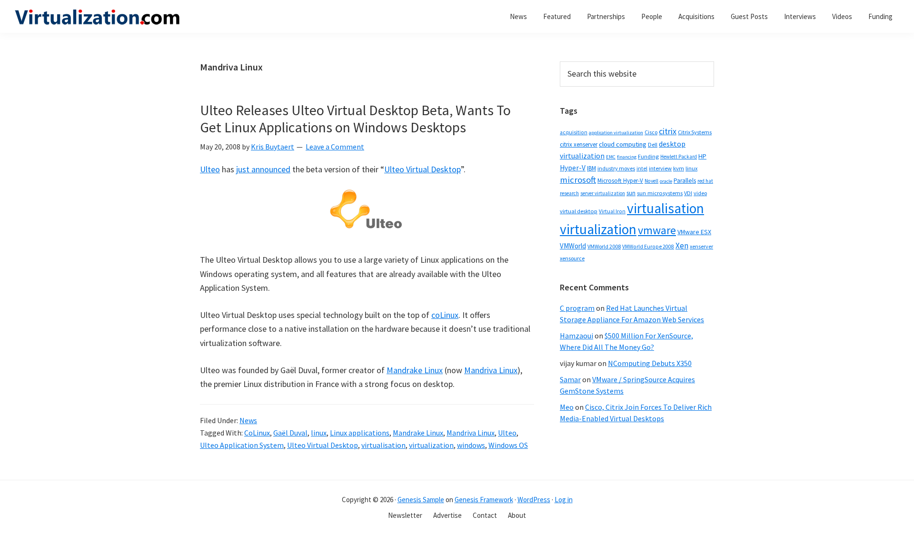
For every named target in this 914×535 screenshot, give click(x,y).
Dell (652, 144)
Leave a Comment (335, 146)
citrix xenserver (578, 144)
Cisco (651, 132)
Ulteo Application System (242, 445)
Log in (564, 499)
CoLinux (257, 432)
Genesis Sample (420, 499)
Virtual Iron (612, 211)
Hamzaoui (576, 335)
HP (702, 156)
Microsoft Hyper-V (620, 180)
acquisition (573, 132)
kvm (678, 168)
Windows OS (508, 445)
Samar (570, 379)
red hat (705, 181)
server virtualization (602, 193)
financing (626, 157)
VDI (688, 193)
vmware (657, 230)
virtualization (431, 445)
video (700, 193)
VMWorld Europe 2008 (648, 246)
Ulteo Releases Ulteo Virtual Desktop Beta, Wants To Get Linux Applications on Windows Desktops (355, 118)
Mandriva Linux (490, 370)
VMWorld (573, 245)
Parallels (685, 181)
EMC (611, 157)
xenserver (701, 246)
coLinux (444, 314)
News (248, 420)
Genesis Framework (484, 499)
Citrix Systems (695, 132)
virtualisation (383, 445)
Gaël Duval (290, 432)
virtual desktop (578, 211)
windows (471, 445)
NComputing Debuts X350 (650, 363)
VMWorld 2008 (604, 246)
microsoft (578, 179)
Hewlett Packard (678, 156)
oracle (666, 181)
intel (641, 168)
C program (577, 308)
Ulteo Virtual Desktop (422, 169)
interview (660, 168)
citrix (667, 131)
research (569, 193)
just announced (263, 169)
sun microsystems (660, 193)
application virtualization (616, 132)
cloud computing (622, 144)
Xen (682, 245)
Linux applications (359, 432)
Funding (648, 156)
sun (631, 193)
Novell (651, 181)
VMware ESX (694, 232)
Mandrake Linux (415, 370)
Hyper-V (573, 167)
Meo (567, 407)
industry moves (616, 168)
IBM (591, 168)
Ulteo (210, 169)
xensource (572, 258)
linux (319, 432)
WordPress (533, 499)
